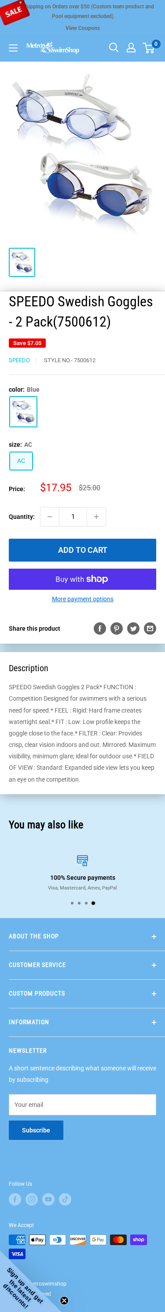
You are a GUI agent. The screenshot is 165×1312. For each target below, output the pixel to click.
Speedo (19, 360)
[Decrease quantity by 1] (49, 516)
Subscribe (36, 1130)
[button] (31, 1281)
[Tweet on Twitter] (133, 628)
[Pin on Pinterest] (116, 628)
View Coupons (83, 28)
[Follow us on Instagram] (32, 1199)
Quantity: (22, 516)
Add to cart (82, 550)
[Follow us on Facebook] (15, 1199)
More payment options (83, 599)
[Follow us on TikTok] (65, 1199)
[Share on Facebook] (100, 628)
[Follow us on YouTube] (48, 1199)
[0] (148, 47)
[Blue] (23, 411)
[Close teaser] (64, 1300)
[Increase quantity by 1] (96, 516)
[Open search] (114, 47)
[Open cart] (148, 48)
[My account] (131, 47)
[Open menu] (13, 47)
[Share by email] (150, 628)
